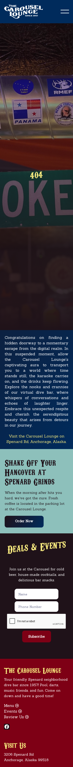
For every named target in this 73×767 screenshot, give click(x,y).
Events (13, 711)
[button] (65, 11)
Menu (11, 705)
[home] (27, 12)
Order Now (24, 521)
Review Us (16, 716)
